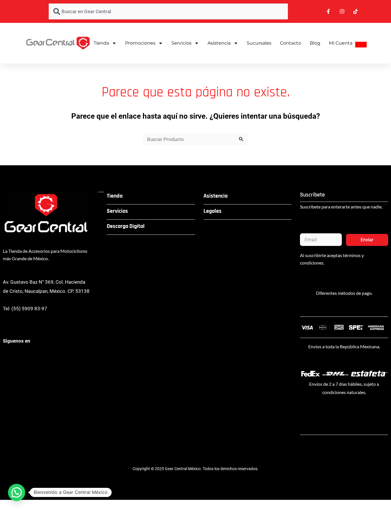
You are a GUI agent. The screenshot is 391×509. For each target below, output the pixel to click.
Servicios (181, 43)
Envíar (367, 239)
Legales (213, 211)
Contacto (290, 43)
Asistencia (219, 43)
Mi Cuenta (340, 43)
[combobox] (168, 11)
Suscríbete (312, 194)
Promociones (140, 43)
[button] (16, 492)
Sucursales (259, 43)
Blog (315, 43)
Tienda (101, 43)
